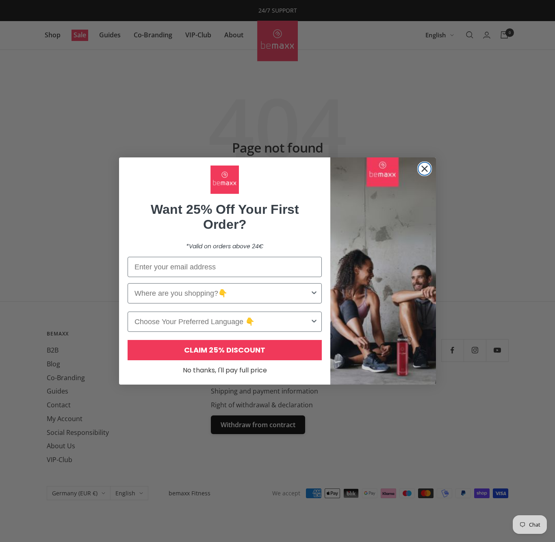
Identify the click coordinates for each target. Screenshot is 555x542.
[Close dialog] (424, 168)
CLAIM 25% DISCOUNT (224, 350)
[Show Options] (314, 293)
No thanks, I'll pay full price (225, 370)
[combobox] (222, 293)
